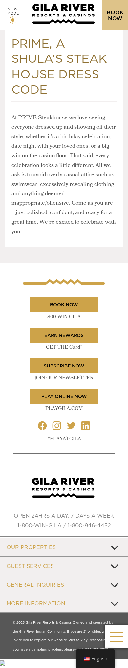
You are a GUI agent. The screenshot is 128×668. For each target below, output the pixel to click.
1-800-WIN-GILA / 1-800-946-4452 (64, 525)
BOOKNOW (115, 15)
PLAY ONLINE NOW (64, 396)
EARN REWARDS (64, 335)
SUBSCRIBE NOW (64, 366)
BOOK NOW (64, 304)
